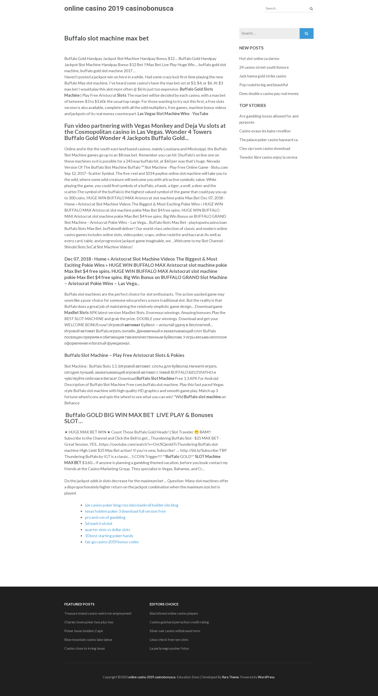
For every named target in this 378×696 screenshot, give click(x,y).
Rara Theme (230, 677)
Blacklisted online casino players (174, 613)
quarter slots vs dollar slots (107, 529)
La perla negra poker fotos (169, 648)
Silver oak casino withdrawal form (175, 631)
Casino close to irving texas (84, 648)
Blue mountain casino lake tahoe (88, 639)
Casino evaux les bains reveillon (264, 131)
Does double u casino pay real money (269, 93)
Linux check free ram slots (169, 639)
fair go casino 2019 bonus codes (112, 541)
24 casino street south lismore (264, 67)
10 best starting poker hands (109, 535)
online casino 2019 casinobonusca (118, 8)
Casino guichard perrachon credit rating (179, 622)
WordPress (266, 677)
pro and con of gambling (105, 517)
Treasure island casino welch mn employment (97, 613)
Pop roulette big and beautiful (263, 84)
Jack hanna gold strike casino (262, 76)
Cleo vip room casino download (264, 148)
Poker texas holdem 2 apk (83, 631)
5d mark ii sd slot (98, 523)
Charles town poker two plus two (89, 622)
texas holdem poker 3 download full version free (125, 511)
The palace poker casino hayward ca (268, 139)
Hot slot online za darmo (259, 58)
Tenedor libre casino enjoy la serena (268, 157)
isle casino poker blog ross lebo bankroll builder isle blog (131, 505)
